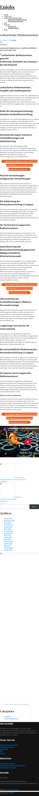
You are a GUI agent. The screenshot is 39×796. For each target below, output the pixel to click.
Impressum (12, 26)
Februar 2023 (8, 525)
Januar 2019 (8, 550)
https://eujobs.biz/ (12, 790)
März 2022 (7, 529)
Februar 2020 (8, 541)
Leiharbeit (3, 44)
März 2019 (7, 546)
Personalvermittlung (15, 21)
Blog (5, 30)
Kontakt (7, 25)
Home (6, 14)
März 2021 (7, 535)
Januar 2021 (8, 537)
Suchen (2, 503)
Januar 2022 (8, 533)
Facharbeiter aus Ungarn (8, 768)
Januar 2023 (8, 527)
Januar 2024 (8, 518)
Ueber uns (7, 16)
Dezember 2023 (9, 520)
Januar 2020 (8, 543)
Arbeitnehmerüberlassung (17, 20)
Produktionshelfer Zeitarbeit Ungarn (12, 765)
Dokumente (4, 749)
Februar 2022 (8, 531)
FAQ (5, 23)
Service (2, 753)
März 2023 (7, 523)
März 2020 (7, 539)
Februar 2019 (8, 548)
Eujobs (7, 7)
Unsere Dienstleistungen (13, 18)
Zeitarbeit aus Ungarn (7, 763)
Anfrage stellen (13, 28)
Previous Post (13, 478)
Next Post (11, 498)
